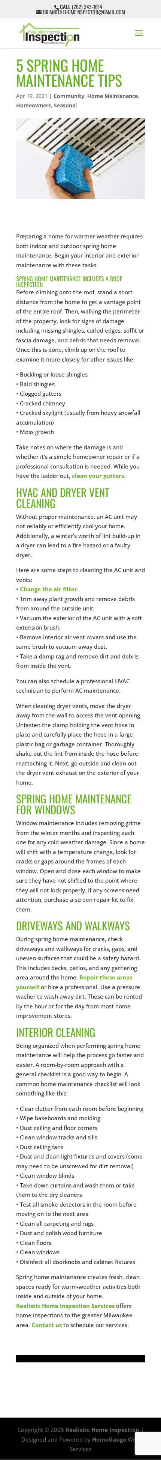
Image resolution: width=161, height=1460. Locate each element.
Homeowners (33, 105)
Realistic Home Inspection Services (65, 1305)
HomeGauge (109, 1439)
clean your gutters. (99, 475)
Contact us (46, 1325)
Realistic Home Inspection (102, 1429)
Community (69, 95)
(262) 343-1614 (87, 7)
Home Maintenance (112, 95)
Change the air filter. (49, 589)
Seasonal (65, 105)
